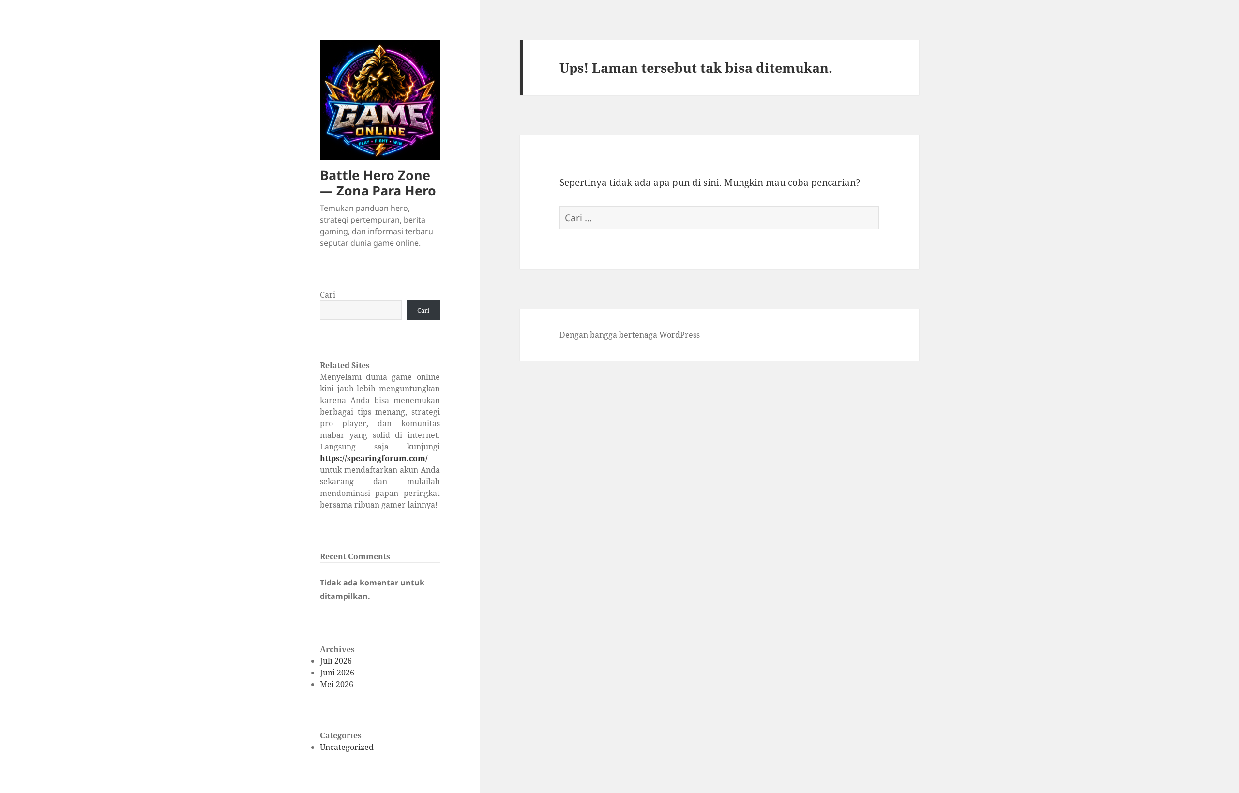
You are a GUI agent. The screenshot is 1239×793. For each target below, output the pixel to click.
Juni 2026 (337, 672)
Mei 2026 (336, 684)
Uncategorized (347, 747)
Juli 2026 (336, 661)
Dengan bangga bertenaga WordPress (629, 334)
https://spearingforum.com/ (374, 458)
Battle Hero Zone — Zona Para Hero (378, 182)
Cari (327, 294)
